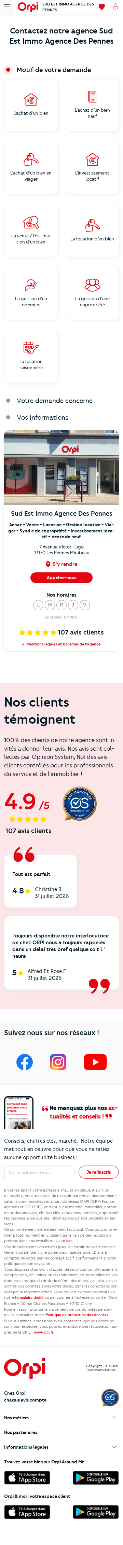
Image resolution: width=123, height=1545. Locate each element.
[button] (38, 605)
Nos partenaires (21, 1432)
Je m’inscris (99, 1172)
